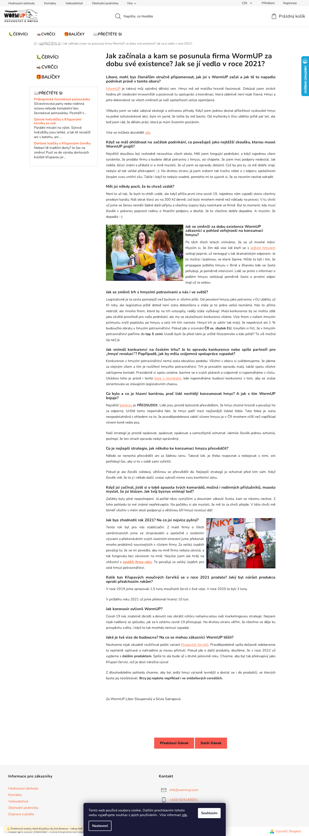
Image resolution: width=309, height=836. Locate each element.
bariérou (126, 405)
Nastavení (100, 825)
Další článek (211, 743)
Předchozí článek (174, 743)
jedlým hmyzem (263, 248)
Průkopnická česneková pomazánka (62, 99)
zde (184, 815)
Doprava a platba (21, 814)
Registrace (290, 3)
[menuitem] (18, 34)
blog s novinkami (167, 378)
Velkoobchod (74, 3)
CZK (245, 3)
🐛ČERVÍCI (47, 57)
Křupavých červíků (194, 644)
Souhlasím (209, 813)
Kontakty (50, 3)
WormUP (113, 88)
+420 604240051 (183, 799)
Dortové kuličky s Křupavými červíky (62, 143)
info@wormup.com (183, 790)
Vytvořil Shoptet (288, 831)
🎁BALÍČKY (48, 77)
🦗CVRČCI (47, 67)
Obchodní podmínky (105, 3)
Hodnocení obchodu (21, 3)
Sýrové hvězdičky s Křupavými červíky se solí (57, 121)
